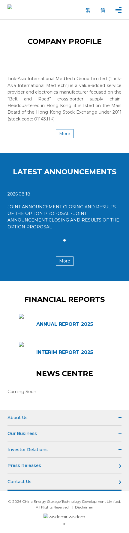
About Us (18, 417)
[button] (64, 240)
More (64, 133)
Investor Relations (28, 449)
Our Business (22, 433)
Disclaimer (84, 507)
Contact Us (20, 481)
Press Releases (24, 465)
